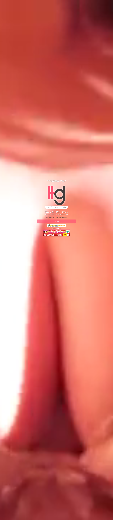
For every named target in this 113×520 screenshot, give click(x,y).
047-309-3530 (59, 212)
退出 (58, 228)
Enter (56, 221)
